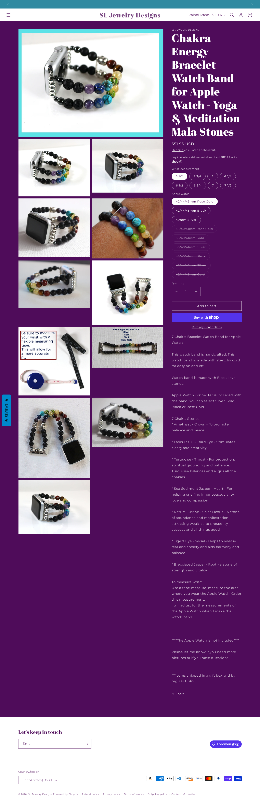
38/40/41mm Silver (193, 248)
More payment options (207, 327)
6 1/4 (228, 176)
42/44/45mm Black (191, 210)
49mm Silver (186, 220)
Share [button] (180, 694)
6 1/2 (179, 185)
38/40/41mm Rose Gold (196, 229)
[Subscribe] (86, 744)
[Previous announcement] (7, 4)
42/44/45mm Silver (193, 266)
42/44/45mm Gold (192, 275)
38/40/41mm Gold (192, 239)
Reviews (6, 410)
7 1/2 (228, 185)
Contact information (183, 794)
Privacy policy (111, 794)
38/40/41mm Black (193, 257)
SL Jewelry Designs (40, 794)
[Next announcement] (252, 4)
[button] (8, 15)
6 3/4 (198, 185)
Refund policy (90, 794)
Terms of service (134, 794)
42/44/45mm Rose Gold (194, 201)
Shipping (178, 149)
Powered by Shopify (65, 794)
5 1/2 (179, 176)
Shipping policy (157, 794)
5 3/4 (197, 176)
